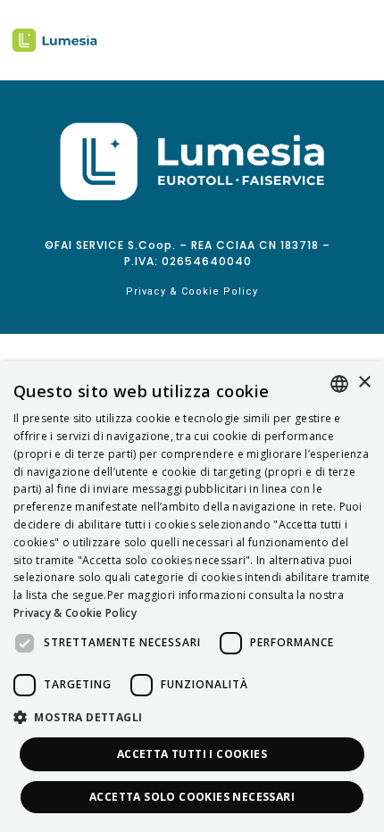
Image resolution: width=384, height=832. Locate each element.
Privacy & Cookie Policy (192, 291)
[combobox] (339, 384)
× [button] (364, 382)
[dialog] (192, 597)
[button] (192, 718)
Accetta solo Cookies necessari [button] (192, 796)
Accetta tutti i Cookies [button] (192, 753)
